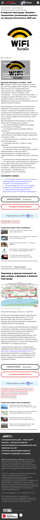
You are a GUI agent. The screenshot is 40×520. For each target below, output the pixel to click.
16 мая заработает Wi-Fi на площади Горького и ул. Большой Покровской (18, 187)
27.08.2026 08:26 (6, 267)
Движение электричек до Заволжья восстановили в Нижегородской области (22, 418)
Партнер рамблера (18, 510)
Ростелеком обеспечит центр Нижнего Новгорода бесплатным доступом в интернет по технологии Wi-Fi (20, 181)
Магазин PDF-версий (18, 442)
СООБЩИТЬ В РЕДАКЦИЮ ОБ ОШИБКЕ (16, 453)
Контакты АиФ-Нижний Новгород (16, 451)
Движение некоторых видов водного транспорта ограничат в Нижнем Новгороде (22, 405)
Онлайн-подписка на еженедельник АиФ (19, 445)
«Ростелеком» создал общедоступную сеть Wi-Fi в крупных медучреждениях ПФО (22, 249)
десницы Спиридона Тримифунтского (16, 351)
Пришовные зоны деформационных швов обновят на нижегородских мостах (22, 424)
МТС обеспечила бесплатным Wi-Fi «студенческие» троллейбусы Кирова (20, 256)
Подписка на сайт (9, 448)
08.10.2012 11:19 (6, 8)
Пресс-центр (28, 440)
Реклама (5, 442)
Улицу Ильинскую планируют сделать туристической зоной (21, 231)
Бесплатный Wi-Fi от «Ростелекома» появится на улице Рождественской (23, 237)
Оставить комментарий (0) (20, 207)
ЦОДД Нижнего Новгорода (11, 308)
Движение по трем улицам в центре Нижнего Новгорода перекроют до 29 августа (23, 412)
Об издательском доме (11, 440)
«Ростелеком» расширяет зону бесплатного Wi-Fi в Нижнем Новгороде (19, 191)
